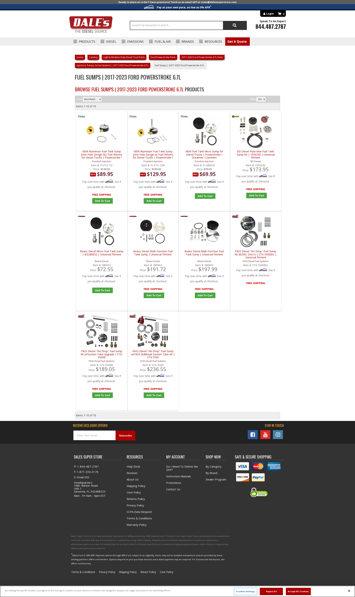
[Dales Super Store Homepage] (90, 25)
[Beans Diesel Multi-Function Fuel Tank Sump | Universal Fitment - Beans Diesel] (133, 217)
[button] (188, 25)
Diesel (111, 41)
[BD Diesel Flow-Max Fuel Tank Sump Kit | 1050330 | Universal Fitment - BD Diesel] (235, 117)
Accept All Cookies (298, 591)
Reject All (271, 591)
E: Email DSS (81, 477)
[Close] (349, 591)
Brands (188, 41)
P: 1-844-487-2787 (86, 466)
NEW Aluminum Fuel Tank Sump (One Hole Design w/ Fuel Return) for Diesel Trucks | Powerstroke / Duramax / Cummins (153, 154)
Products (87, 41)
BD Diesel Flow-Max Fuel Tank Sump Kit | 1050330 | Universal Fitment (256, 154)
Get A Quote (237, 41)
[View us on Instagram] (278, 434)
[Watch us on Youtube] (265, 434)
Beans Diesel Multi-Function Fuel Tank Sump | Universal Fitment (153, 253)
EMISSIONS (135, 41)
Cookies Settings (245, 591)
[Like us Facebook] (253, 434)
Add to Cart (102, 200)
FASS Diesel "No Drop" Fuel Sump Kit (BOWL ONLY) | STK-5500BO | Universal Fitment (255, 254)
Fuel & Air (163, 41)
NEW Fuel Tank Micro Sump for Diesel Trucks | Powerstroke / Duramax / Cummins (204, 154)
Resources (213, 41)
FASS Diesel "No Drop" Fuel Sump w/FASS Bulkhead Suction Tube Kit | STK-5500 (153, 354)
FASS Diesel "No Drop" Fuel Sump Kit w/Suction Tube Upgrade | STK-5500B (102, 354)
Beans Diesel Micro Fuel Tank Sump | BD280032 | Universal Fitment (101, 253)
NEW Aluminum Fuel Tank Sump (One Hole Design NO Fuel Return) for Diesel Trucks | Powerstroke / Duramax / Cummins (101, 154)
